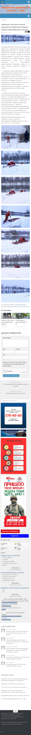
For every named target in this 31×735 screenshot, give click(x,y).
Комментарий (6, 337)
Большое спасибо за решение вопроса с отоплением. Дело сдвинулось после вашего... (17, 633)
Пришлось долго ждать (9, 576)
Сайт (4, 354)
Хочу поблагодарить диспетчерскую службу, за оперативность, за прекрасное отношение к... (17, 641)
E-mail (18, 349)
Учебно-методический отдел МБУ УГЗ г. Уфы (13, 698)
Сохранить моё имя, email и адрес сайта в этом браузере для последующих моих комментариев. (15, 364)
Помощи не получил (8, 578)
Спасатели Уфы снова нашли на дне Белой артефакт (7, 322)
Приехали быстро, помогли (10, 574)
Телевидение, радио (8, 561)
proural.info (18, 88)
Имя (4, 349)
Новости (4, 20)
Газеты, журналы (7, 557)
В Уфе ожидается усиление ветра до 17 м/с (21, 322)
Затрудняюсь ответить (9, 580)
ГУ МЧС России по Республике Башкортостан (13, 687)
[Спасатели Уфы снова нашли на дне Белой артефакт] (8, 316)
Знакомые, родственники (10, 563)
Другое (5, 565)
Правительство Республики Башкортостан (13, 684)
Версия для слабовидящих (10, 531)
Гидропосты (14, 535)
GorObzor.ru (15, 108)
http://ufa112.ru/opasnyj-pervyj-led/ (20, 306)
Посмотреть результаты (15, 569)
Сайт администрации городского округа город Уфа (15, 695)
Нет (4, 591)
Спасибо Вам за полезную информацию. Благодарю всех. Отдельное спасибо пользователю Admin (17, 650)
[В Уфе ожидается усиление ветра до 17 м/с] (22, 316)
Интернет (5, 559)
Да (3, 590)
